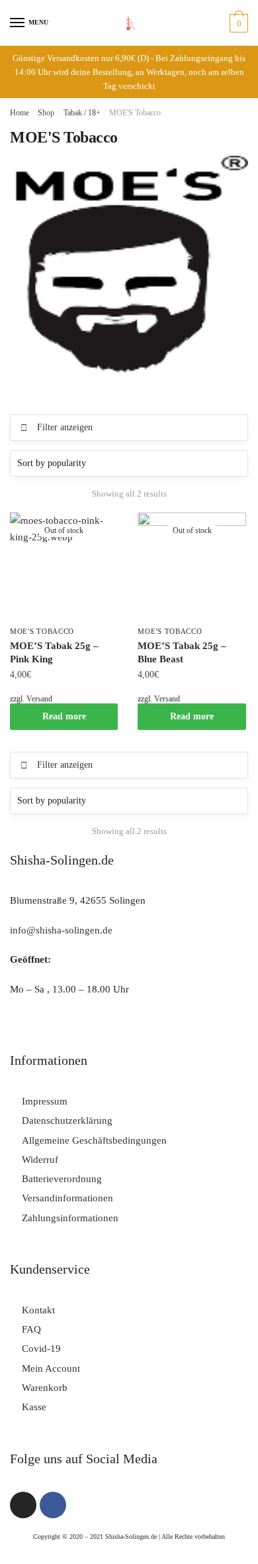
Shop (46, 112)
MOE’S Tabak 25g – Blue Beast (182, 652)
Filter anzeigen (65, 427)
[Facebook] (53, 1505)
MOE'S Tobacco (42, 631)
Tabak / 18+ (82, 112)
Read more (64, 716)
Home (19, 112)
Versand (39, 698)
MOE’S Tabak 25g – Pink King (54, 652)
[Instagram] (23, 1505)
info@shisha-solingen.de (61, 930)
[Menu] (18, 23)
